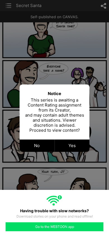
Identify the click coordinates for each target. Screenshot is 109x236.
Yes (72, 145)
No (37, 145)
